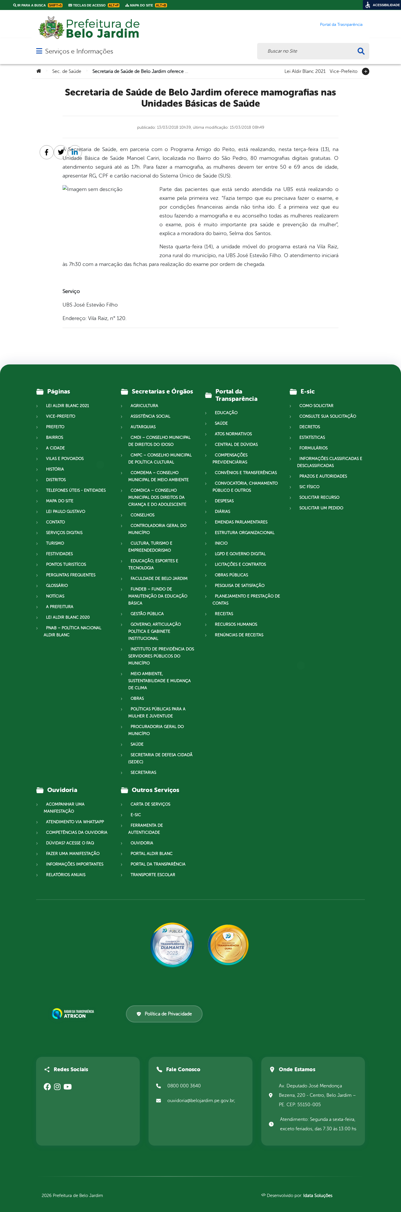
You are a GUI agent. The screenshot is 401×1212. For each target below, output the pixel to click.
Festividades (59, 554)
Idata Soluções (317, 1195)
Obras (137, 698)
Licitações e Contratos (240, 564)
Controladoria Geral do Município (157, 529)
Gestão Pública (147, 614)
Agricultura (144, 406)
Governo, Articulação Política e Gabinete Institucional (154, 631)
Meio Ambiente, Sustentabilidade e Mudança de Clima (159, 681)
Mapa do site (59, 501)
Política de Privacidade (168, 1014)
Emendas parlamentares (241, 522)
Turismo (55, 543)
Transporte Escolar (153, 875)
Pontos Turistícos (66, 564)
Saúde (137, 744)
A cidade (55, 448)
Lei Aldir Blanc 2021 (305, 71)
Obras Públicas (231, 575)
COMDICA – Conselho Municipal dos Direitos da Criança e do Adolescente (157, 497)
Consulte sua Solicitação (327, 416)
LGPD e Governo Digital (240, 554)
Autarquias (143, 427)
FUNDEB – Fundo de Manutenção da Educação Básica (157, 596)
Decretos (309, 427)
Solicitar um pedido (321, 508)
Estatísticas (312, 437)
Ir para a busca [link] (39, 5)
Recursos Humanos (236, 624)
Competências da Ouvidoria (76, 832)
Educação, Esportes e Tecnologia (153, 564)
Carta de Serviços (150, 804)
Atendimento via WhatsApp (75, 822)
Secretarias (143, 772)
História (55, 469)
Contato (55, 522)
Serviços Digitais (64, 532)
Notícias (55, 596)
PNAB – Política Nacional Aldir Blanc (72, 631)
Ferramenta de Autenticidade (145, 829)
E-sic (136, 815)
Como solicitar (316, 406)
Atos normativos (233, 434)
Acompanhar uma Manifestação (64, 807)
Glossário (57, 585)
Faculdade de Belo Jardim (159, 578)
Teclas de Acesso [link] (95, 5)
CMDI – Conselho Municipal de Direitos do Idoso (159, 441)
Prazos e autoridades (323, 476)
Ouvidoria (142, 843)
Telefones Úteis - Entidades (76, 490)
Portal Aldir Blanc (152, 853)
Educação (226, 413)
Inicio (221, 543)
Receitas (224, 614)
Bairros (54, 437)
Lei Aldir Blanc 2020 (68, 617)
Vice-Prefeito (344, 71)
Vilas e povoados (65, 458)
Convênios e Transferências (246, 473)
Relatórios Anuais (65, 875)
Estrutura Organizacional (244, 532)
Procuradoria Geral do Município (156, 730)
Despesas (224, 501)
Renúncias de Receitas (239, 635)
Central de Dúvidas (236, 444)
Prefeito (55, 427)
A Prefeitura (59, 607)
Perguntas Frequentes (70, 575)
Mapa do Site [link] (147, 5)
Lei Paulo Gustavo (65, 511)
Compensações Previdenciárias (230, 458)
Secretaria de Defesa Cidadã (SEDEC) (160, 758)
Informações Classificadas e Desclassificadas (329, 462)
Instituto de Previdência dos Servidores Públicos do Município (161, 656)
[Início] (38, 71)
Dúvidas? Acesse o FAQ (70, 843)
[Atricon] (74, 1013)
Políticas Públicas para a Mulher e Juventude (157, 712)
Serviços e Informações (79, 51)
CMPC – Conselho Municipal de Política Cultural (160, 458)
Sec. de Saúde (66, 71)
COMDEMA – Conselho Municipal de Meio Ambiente (158, 476)
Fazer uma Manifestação (73, 853)
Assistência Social (150, 416)
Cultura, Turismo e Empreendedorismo (150, 547)
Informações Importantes (74, 864)
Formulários (313, 448)
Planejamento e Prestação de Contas (246, 599)
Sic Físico (309, 487)
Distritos (56, 480)
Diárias (222, 511)
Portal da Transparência (158, 864)
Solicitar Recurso (319, 497)
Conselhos (142, 515)
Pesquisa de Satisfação (239, 585)
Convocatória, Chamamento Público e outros (245, 487)
